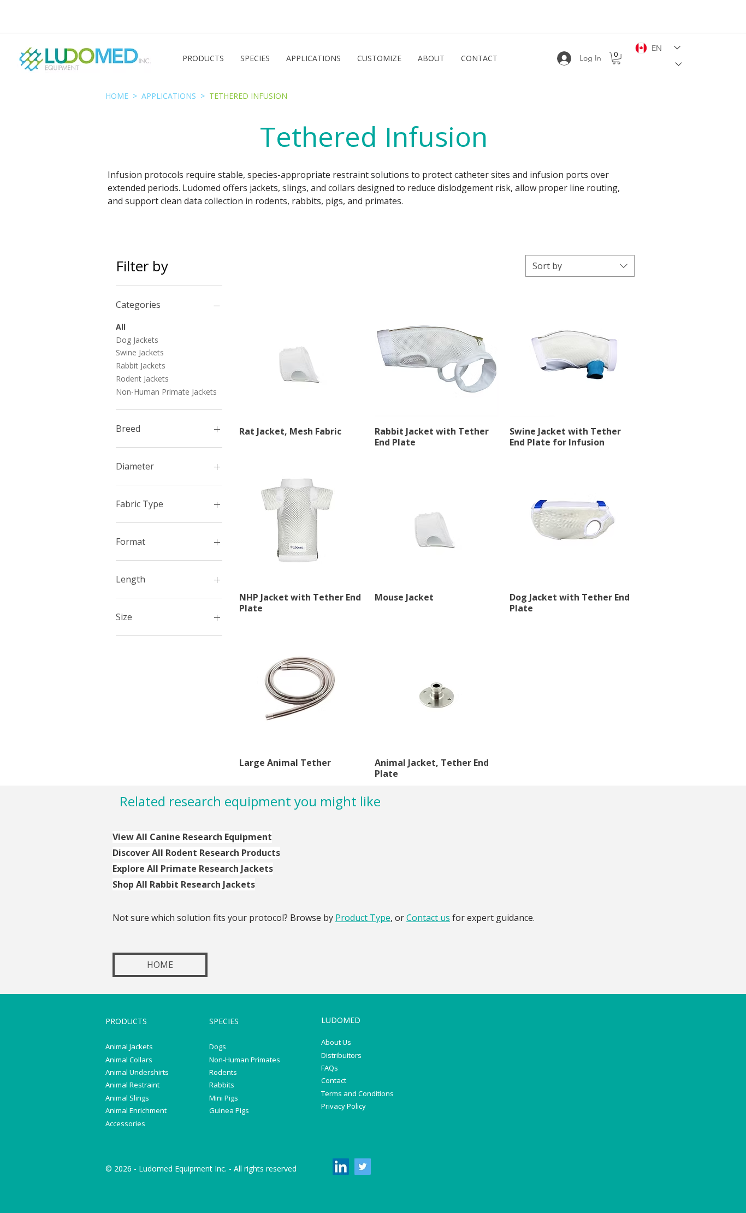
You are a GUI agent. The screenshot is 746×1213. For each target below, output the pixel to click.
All (121, 327)
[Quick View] (301, 355)
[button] (203, 58)
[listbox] (660, 64)
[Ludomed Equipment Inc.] (341, 1166)
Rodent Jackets (142, 378)
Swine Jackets (140, 352)
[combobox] (580, 266)
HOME (116, 96)
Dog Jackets (137, 340)
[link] (616, 58)
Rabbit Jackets (140, 365)
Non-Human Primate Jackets (166, 392)
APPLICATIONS (168, 96)
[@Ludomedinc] (362, 1166)
